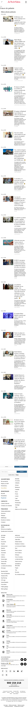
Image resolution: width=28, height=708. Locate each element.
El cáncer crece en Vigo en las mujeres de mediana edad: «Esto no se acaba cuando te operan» (19, 423)
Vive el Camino (18, 557)
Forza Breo (3, 584)
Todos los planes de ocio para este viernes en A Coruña (19, 334)
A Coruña (17, 480)
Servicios (3, 513)
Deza (16, 491)
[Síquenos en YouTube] (18, 671)
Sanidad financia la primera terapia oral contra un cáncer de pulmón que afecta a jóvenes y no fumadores (19, 379)
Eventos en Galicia (5, 520)
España (3, 543)
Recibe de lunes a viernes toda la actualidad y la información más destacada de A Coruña (16, 631)
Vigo (16, 507)
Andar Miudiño (4, 582)
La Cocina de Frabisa (20, 546)
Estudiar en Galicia (19, 543)
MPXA (11, 693)
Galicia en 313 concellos (21, 509)
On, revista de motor (20, 574)
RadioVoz (4, 692)
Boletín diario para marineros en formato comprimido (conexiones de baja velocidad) (15, 621)
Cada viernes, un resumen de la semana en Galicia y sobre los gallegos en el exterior (16, 626)
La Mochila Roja (19, 559)
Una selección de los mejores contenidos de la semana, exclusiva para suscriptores (15, 605)
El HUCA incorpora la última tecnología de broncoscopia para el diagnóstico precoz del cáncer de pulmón (19, 263)
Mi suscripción (4, 481)
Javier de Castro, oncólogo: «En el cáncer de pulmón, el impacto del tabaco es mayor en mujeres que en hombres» (20, 398)
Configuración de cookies (18, 706)
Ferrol (16, 494)
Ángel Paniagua (17, 433)
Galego (17, 474)
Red (16, 548)
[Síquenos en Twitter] (6, 671)
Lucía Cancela (17, 234)
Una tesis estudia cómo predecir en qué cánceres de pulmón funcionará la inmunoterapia (19, 136)
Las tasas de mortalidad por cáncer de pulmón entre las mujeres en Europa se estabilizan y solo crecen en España (20, 201)
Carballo (17, 489)
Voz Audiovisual (22, 691)
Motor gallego (4, 589)
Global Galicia (18, 541)
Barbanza (17, 487)
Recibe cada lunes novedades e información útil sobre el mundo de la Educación (15, 611)
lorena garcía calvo (18, 80)
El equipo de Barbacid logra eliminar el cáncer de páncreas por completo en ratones (20, 113)
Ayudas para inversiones (7, 531)
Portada (3, 537)
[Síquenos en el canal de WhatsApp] (2, 675)
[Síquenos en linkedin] (14, 671)
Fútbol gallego (4, 586)
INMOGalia (3, 517)
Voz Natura (17, 692)
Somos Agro (4, 559)
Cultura (3, 554)
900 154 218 (14, 682)
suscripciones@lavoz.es (14, 686)
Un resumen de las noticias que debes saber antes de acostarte (15, 600)
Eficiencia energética (6, 529)
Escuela (17, 572)
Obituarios (3, 563)
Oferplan (3, 515)
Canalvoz (12, 692)
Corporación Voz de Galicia (7, 691)
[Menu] (2, 2)
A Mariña (17, 483)
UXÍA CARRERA (17, 307)
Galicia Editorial (15, 693)
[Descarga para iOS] (22, 659)
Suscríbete (4, 488)
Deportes (3, 550)
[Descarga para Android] (25, 659)
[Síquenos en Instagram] (10, 671)
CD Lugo (3, 580)
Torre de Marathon (5, 573)
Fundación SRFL (16, 691)
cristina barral (17, 190)
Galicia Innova (18, 561)
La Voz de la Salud (19, 537)
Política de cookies (21, 705)
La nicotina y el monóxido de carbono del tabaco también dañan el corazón (20, 181)
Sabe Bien (17, 539)
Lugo (16, 498)
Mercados (17, 565)
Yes (16, 570)
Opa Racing (4, 578)
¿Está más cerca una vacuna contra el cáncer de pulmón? (19, 242)
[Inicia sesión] (26, 2)
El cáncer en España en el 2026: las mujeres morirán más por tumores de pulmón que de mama (20, 90)
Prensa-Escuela (23, 692)
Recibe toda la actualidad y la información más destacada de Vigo (16, 647)
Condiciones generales (9, 706)
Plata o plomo (18, 550)
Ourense (17, 500)
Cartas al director (5, 503)
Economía (3, 541)
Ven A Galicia (18, 552)
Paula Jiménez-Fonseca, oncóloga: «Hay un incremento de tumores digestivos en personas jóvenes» (19, 355)
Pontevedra (18, 502)
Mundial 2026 (4, 571)
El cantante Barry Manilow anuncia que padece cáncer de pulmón (19, 316)
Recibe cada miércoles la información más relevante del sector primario (15, 616)
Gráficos (3, 557)
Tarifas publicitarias (5, 511)
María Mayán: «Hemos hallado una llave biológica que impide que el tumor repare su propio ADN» (19, 44)
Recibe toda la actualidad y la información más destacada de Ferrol (16, 636)
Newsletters (4, 495)
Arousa (17, 485)
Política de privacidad (12, 705)
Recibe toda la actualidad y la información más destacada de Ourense (16, 652)
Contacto (3, 522)
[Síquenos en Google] (6, 675)
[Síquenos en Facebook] (2, 671)
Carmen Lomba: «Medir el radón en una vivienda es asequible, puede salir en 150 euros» (19, 71)
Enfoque (17, 554)
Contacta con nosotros (6, 505)
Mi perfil (3, 493)
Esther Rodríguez (18, 368)
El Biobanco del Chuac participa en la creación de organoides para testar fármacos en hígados (19, 20)
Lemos (16, 496)
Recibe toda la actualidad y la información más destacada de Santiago (16, 642)
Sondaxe (8, 692)
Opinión (3, 548)
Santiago (17, 505)
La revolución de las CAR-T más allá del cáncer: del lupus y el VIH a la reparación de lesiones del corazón (20, 443)
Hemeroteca (4, 485)
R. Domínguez (17, 33)
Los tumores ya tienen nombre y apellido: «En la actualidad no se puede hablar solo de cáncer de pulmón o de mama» (20, 222)
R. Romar (16, 61)
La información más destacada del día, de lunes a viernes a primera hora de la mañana (16, 595)
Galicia (2, 539)
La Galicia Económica (6, 565)
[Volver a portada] (14, 2)
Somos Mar (4, 561)
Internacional (4, 546)
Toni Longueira (17, 172)
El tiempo (3, 568)
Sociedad (3, 552)
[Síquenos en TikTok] (21, 671)
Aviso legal (6, 705)
